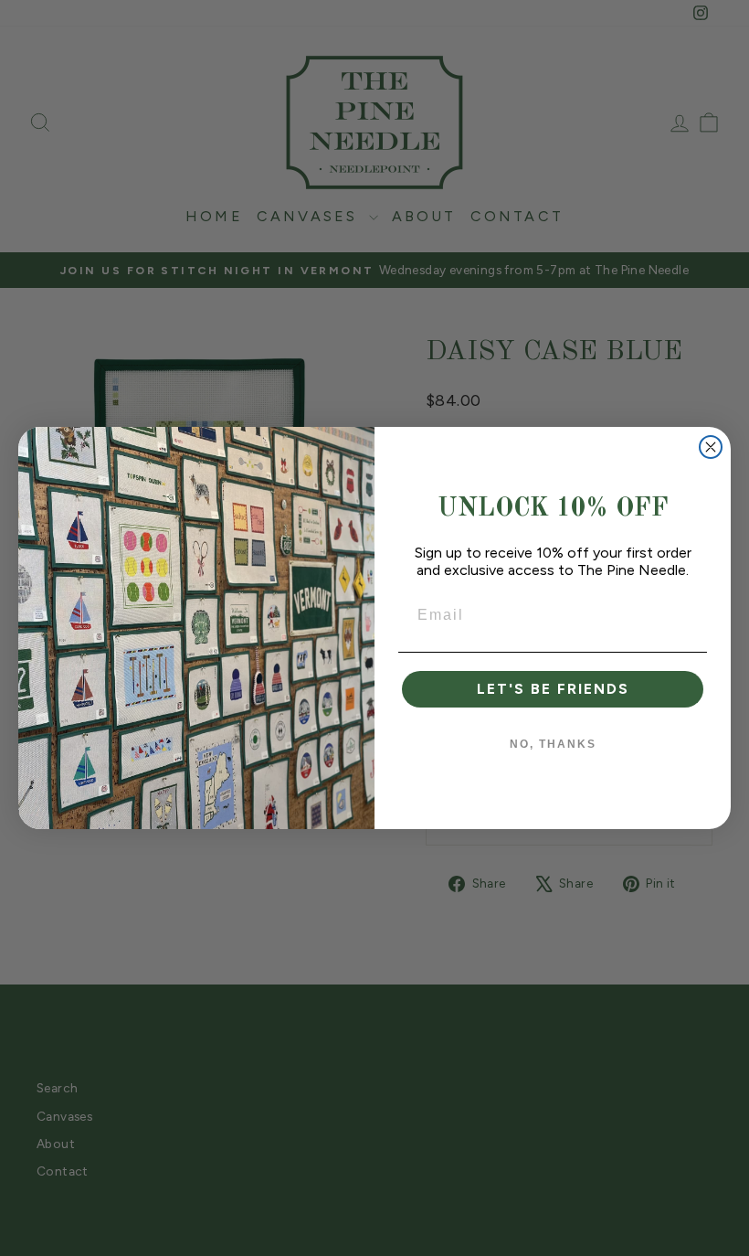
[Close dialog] (711, 447)
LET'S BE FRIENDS (553, 688)
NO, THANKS (553, 744)
